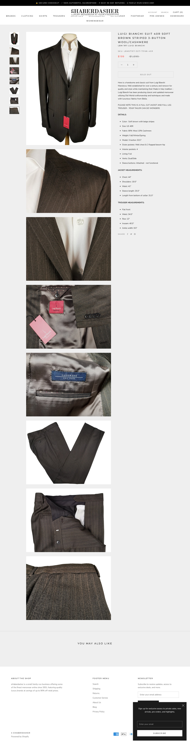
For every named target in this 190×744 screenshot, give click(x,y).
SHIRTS (43, 16)
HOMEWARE (177, 16)
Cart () (178, 12)
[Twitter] (131, 234)
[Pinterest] (135, 234)
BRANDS (11, 16)
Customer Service (100, 698)
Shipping (96, 688)
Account (152, 12)
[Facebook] (127, 234)
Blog (95, 707)
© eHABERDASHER (20, 733)
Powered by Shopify (20, 736)
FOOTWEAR (137, 16)
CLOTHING (27, 16)
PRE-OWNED (157, 16)
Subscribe (159, 733)
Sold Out (145, 74)
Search (165, 12)
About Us (97, 702)
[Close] (183, 705)
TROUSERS (59, 16)
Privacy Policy (98, 711)
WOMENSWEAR (95, 21)
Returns (96, 693)
